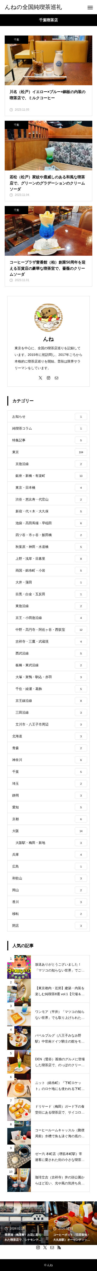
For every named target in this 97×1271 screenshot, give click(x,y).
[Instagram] (48, 377)
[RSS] (59, 1247)
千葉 (16, 39)
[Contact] (56, 377)
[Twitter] (40, 377)
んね (48, 339)
